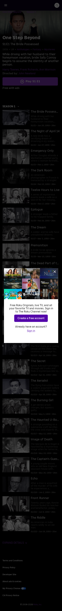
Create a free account (31, 318)
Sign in (31, 331)
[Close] (54, 271)
